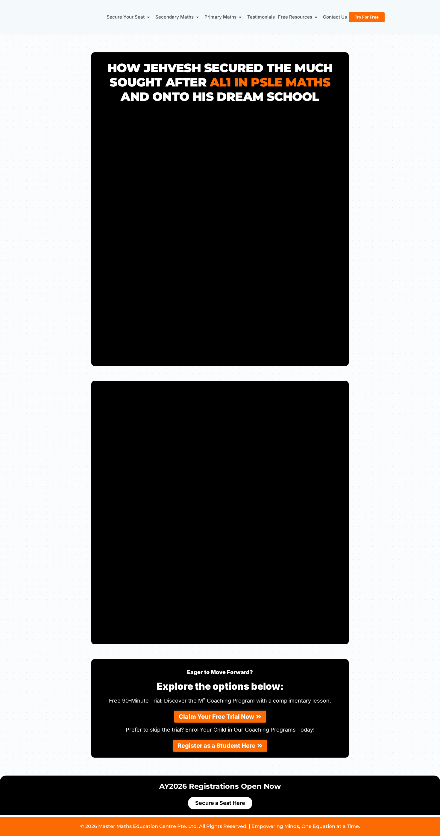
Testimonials (261, 17)
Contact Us (335, 17)
